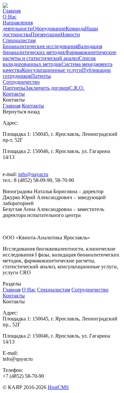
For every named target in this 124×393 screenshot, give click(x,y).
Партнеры (14, 88)
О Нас (10, 16)
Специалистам (19, 40)
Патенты (41, 76)
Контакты (14, 94)
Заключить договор (47, 88)
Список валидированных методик (49, 61)
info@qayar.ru (33, 174)
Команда (75, 28)
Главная (12, 11)
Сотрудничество (21, 82)
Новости (70, 34)
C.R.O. (76, 88)
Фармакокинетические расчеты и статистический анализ (59, 55)
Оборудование (49, 28)
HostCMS (58, 387)
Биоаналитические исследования (40, 46)
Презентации (46, 34)
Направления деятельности (18, 25)
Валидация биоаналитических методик (52, 49)
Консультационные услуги (52, 70)
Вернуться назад (21, 111)
